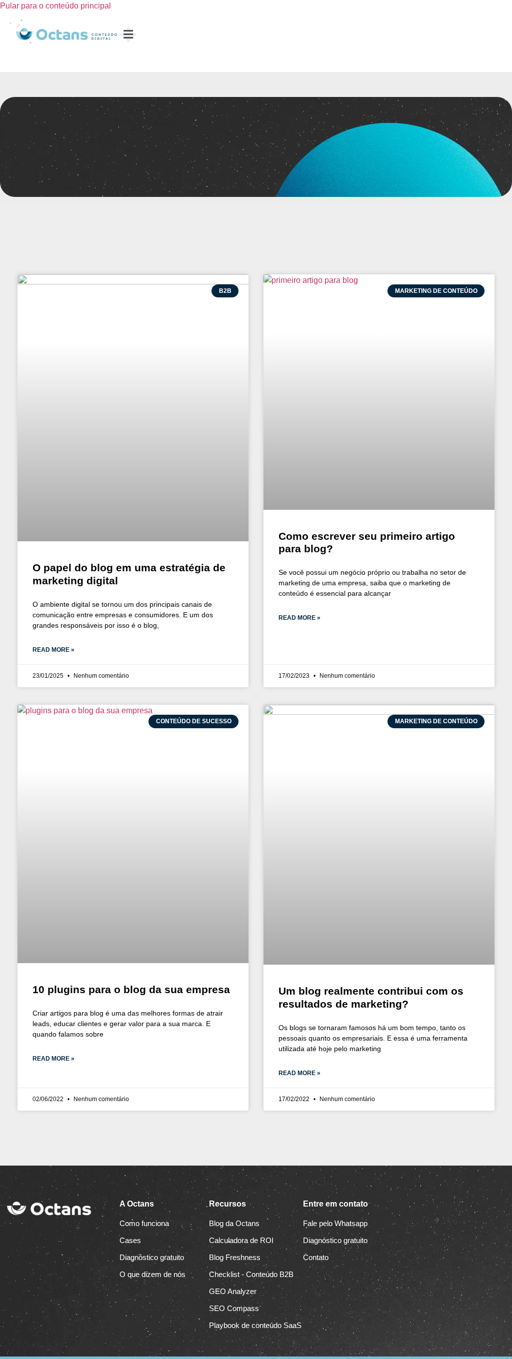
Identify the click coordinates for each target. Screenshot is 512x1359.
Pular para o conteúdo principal (55, 5)
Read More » (53, 649)
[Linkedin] (32, 1239)
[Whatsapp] (54, 1239)
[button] (128, 34)
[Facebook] (76, 1239)
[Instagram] (11, 1239)
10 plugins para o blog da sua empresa (131, 989)
